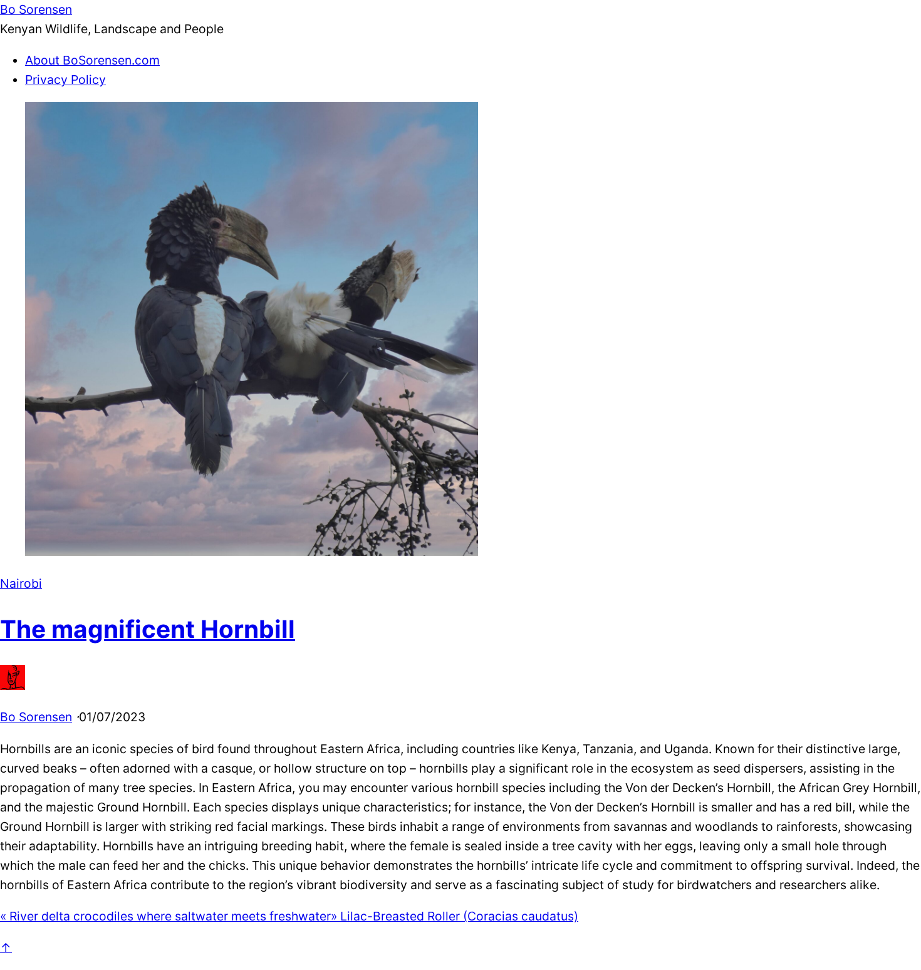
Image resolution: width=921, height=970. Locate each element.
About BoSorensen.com (92, 60)
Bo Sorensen (36, 716)
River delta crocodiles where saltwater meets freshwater (165, 916)
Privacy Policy (65, 79)
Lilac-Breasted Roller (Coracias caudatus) (454, 916)
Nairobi (21, 583)
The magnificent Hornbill (147, 629)
